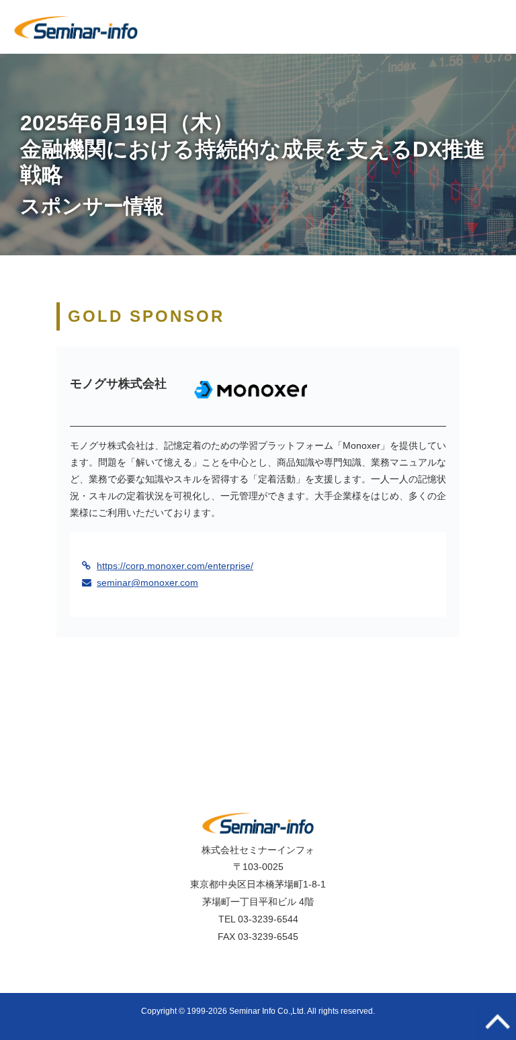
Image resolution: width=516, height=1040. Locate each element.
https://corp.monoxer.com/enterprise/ (175, 565)
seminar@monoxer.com (147, 582)
